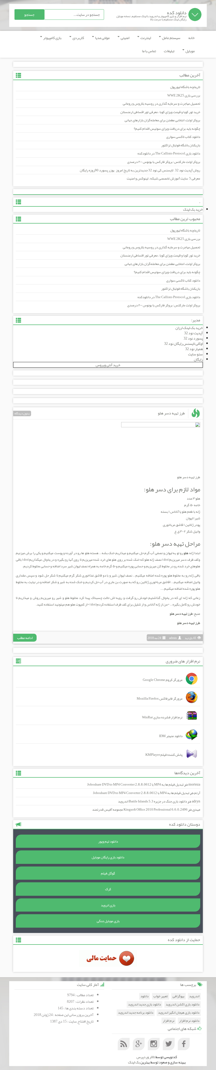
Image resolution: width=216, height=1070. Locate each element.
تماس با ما (149, 51)
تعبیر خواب (160, 996)
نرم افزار (168, 1021)
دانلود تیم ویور (108, 841)
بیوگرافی (178, 996)
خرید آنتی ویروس (108, 365)
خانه (191, 37)
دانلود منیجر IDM (171, 736)
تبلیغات (169, 51)
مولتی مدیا (102, 37)
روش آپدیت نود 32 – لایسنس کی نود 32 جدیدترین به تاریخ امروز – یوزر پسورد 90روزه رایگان (140, 170)
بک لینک (134, 1062)
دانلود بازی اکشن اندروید (182, 1004)
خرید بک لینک (193, 209)
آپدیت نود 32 (193, 333)
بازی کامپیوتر (52, 37)
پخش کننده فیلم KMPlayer (164, 754)
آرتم (197, 793)
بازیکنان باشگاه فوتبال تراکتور (180, 145)
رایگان (198, 359)
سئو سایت (195, 354)
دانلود (144, 996)
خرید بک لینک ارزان (189, 327)
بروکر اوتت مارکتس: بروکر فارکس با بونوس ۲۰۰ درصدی (163, 161)
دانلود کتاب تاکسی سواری (183, 136)
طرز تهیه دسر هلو (171, 413)
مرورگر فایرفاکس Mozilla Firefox (160, 698)
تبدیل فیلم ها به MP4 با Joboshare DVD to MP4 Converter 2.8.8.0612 (135, 784)
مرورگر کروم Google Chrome (163, 679)
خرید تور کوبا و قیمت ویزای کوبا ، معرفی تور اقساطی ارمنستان (160, 112)
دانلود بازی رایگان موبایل (108, 857)
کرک (108, 889)
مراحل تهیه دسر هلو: (175, 543)
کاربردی (78, 37)
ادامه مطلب (25, 637)
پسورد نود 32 (193, 338)
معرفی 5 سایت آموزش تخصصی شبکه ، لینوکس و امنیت (163, 178)
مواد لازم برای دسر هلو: (172, 489)
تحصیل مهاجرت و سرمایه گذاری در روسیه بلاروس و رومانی (161, 103)
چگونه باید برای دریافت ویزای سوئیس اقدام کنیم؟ (167, 128)
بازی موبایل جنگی (108, 921)
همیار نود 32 (194, 348)
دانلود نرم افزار (189, 1021)
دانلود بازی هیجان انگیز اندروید (178, 1012)
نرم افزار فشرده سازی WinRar (162, 717)
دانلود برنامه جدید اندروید (135, 1012)
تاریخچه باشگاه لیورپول (185, 87)
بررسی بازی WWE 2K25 (183, 95)
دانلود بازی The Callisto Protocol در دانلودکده (169, 153)
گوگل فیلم (108, 873)
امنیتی (124, 37)
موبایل (190, 51)
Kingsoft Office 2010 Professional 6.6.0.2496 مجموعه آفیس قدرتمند (140, 809)
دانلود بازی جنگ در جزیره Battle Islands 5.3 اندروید (152, 801)
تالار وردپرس (145, 1057)
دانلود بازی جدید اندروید (144, 1004)
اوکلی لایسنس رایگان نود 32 (183, 343)
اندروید (194, 996)
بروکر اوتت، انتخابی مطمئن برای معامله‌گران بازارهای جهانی (162, 120)
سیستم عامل (170, 37)
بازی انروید (108, 905)
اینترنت (145, 37)
